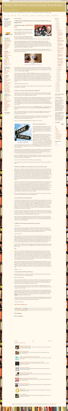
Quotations (5, 73)
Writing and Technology (6, 56)
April (58, 76)
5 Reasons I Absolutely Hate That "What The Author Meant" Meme (30, 356)
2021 (57, 26)
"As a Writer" (6, 57)
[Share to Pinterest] (27, 308)
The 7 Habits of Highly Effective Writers (26, 372)
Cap (49, 44)
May (58, 74)
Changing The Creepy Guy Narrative (25, 345)
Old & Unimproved (7, 104)
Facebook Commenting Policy (24, 351)
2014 (57, 88)
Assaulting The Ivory (7, 55)
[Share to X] (25, 308)
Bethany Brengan (6, 88)
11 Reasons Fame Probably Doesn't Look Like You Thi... (60, 45)
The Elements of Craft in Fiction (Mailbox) (60, 48)
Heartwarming (6, 84)
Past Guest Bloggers (7, 90)
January (58, 80)
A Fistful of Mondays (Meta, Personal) (60, 62)
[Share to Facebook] (26, 308)
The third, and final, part (20, 304)
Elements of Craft (7, 45)
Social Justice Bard (7, 101)
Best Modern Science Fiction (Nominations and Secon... (60, 51)
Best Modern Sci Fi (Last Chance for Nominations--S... (60, 34)
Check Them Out (6, 71)
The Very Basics (6, 47)
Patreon (37, 155)
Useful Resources (6, 46)
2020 (57, 27)
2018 (57, 82)
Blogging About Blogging (6, 60)
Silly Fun (5, 108)
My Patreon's (35, 141)
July (58, 72)
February (58, 79)
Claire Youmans (6, 85)
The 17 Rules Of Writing (23, 394)
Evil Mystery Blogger (7, 82)
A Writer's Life (19, 310)
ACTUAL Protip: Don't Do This (24, 383)
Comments (58, 145)
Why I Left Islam (22, 388)
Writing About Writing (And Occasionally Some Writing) (33, 5)
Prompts (5, 49)
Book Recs (5, 64)
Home (5, 15)
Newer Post (16, 341)
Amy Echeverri (6, 87)
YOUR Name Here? (7, 91)
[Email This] (23, 308)
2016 (57, 85)
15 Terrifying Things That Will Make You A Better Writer (28, 378)
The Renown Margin (24, 310)
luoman (48, 404)
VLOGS (5, 110)
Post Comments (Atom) (22, 342)
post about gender (39, 212)
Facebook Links (40, 15)
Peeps (8, 15)
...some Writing (6, 113)
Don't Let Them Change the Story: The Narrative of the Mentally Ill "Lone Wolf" (32, 362)
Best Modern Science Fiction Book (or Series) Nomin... (60, 59)
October (58, 67)
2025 (57, 20)
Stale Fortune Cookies (7, 100)
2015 (57, 87)
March (58, 77)
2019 (57, 29)
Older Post (50, 341)
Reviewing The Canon (7, 79)
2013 (57, 89)
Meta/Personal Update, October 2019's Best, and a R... (60, 41)
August (58, 70)
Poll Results (6, 48)
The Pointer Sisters (7, 83)
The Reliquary (47, 15)
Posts (57, 143)
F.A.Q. (19, 15)
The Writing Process (7, 43)
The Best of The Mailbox (6, 62)
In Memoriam (6, 107)
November (58, 31)
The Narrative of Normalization (24, 367)
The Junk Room (6, 105)
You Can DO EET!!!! (7, 41)
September (59, 69)
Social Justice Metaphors (6, 103)
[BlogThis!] (24, 308)
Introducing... (6, 76)
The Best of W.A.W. (25, 15)
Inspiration (5, 72)
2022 (57, 24)
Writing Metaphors (7, 52)
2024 (57, 21)
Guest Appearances (54, 15)
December (58, 30)
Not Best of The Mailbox (6, 99)
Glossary (5, 42)
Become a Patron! (57, 95)
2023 (57, 23)
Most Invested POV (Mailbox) (60, 38)
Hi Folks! (58, 36)
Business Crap (13, 15)
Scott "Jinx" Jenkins (7, 86)
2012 (57, 91)
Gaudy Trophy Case (7, 106)
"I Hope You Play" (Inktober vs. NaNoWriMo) (60, 64)
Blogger (55, 404)
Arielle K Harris (6, 89)
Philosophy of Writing (7, 40)
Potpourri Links (6, 70)
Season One (6, 109)
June (58, 73)
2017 (57, 84)
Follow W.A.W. (33, 15)
